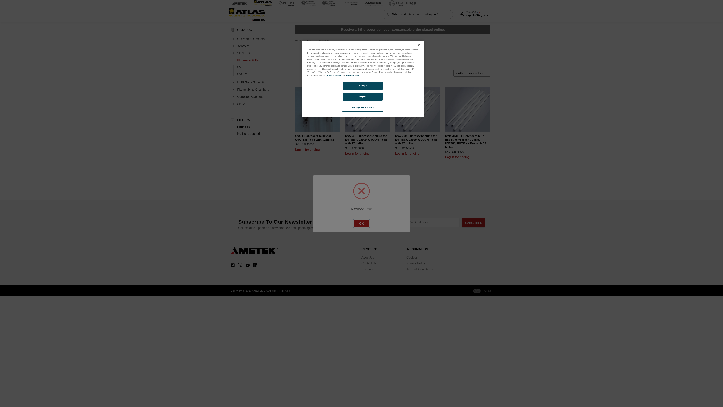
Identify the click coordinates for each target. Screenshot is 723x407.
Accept (363, 86)
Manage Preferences (363, 107)
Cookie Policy (334, 75)
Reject (362, 96)
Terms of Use (352, 75)
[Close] (419, 45)
